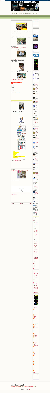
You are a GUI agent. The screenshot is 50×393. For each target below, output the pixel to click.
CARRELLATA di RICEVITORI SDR (36, 109)
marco (34, 371)
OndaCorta (35, 334)
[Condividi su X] (24, 159)
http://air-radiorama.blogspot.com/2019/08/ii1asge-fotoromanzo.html (17, 79)
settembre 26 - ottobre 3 (36, 234)
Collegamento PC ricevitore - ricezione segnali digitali (36, 159)
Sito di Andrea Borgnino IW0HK (35, 287)
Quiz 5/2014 (36, 154)
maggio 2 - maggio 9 (35, 252)
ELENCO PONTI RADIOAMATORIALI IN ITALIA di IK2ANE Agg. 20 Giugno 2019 (36, 192)
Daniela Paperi (35, 316)
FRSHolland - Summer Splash (36, 101)
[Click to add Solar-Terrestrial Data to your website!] (36, 69)
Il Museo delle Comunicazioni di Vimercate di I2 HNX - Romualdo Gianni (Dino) (36, 94)
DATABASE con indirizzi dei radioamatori (36, 177)
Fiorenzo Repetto (35, 318)
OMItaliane (35, 333)
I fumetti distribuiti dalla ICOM (15, 101)
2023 (33, 220)
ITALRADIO (34, 282)
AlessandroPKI (35, 309)
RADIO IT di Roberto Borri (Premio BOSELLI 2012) (35, 284)
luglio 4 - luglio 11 (35, 243)
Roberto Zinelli (35, 343)
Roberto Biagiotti (35, 342)
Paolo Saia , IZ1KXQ (35, 336)
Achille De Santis (35, 307)
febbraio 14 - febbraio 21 (36, 258)
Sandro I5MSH (35, 346)
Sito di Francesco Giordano (35, 288)
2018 (33, 263)
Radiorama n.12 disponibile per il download (36, 142)
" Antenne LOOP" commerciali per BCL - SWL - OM (36, 205)
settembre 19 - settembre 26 (35, 235)
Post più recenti (12, 203)
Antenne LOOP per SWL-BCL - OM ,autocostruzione (37, 163)
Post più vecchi (30, 203)
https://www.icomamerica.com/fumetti (23, 114)
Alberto (34, 308)
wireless (34, 372)
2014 (33, 266)
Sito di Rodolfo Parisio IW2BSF (35, 292)
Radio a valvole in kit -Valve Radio (36, 208)
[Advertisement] (21, 97)
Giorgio (34, 325)
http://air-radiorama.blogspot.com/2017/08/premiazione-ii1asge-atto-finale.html (17, 59)
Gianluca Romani (35, 324)
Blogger (29, 389)
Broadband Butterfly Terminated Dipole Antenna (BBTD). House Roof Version (35, 187)
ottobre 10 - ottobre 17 (35, 232)
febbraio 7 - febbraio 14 (36, 259)
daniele (34, 364)
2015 (33, 265)
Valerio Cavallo (35, 361)
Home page (12, 18)
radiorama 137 (36, 84)
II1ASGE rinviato (35, 245)
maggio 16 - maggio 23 (36, 251)
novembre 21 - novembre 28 (35, 228)
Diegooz (34, 317)
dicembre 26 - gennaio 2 (36, 222)
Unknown (34, 352)
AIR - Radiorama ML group (35, 272)
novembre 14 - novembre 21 (35, 229)
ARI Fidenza (34, 291)
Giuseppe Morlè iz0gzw (36, 327)
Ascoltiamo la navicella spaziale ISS (36, 167)
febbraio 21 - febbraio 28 (36, 257)
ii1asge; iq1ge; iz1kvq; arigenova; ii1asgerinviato (16, 92)
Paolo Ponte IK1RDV (35, 335)
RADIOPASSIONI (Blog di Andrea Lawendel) (35, 285)
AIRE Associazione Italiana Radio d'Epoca (35, 275)
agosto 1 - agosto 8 (35, 241)
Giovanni (34, 326)
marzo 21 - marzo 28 (35, 254)
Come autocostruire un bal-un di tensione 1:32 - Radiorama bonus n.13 (36, 122)
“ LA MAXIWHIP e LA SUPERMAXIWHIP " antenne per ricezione (36, 182)
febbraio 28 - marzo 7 (35, 256)
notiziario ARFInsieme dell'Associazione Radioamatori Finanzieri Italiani (19, 170)
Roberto (34, 344)
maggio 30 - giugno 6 (35, 249)
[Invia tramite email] (23, 159)
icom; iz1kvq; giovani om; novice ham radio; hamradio (17, 160)
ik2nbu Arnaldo (35, 370)
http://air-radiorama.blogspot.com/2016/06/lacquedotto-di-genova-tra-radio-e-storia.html (19, 47)
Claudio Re (35, 315)
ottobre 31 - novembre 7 (36, 231)
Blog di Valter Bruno (35, 283)
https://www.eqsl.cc (20, 156)
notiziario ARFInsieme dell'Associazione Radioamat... (35, 248)
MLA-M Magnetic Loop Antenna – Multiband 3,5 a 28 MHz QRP (36, 89)
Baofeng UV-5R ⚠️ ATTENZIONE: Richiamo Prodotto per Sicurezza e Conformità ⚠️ (37, 118)
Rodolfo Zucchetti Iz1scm (36, 345)
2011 (33, 268)
